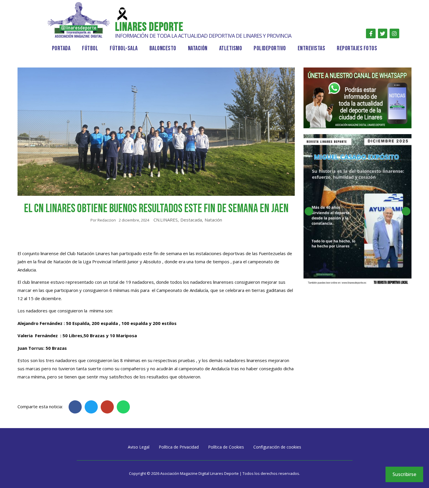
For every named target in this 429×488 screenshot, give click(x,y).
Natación (197, 48)
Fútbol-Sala (124, 48)
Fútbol (90, 48)
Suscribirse (404, 474)
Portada (61, 48)
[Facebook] (370, 33)
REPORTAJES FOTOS (357, 48)
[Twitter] (382, 33)
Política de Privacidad (179, 447)
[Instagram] (394, 33)
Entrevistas (311, 48)
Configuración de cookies (277, 447)
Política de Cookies (226, 447)
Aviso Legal (138, 447)
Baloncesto (162, 48)
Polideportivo (270, 48)
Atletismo (230, 48)
